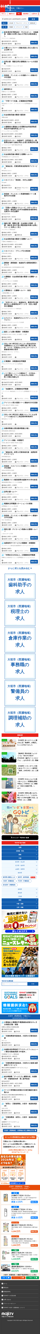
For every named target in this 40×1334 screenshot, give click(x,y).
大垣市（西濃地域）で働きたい (19, 1016)
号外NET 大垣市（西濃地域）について (14, 1307)
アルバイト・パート (21, 23)
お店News (34, 13)
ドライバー (19, 27)
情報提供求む (7, 1291)
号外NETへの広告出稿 (9, 1295)
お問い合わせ (7, 1299)
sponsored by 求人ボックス (8, 10)
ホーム (5, 1283)
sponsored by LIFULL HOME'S (20, 1188)
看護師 (11, 27)
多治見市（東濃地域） (9, 885)
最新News (12, 13)
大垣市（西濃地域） (9, 881)
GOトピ (4, 13)
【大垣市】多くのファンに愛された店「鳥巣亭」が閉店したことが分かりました (27, 742)
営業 (26, 27)
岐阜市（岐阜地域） (26, 877)
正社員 (11, 23)
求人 (19, 13)
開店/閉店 (26, 13)
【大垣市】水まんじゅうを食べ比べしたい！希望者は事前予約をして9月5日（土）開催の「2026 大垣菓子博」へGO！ (27, 783)
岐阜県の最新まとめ (9, 877)
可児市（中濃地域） (24, 881)
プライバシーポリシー (9, 1303)
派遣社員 (32, 23)
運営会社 (5, 1287)
